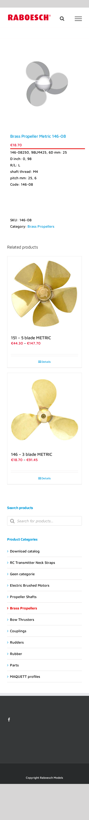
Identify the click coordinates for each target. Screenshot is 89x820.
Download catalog (25, 551)
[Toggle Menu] (78, 19)
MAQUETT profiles (25, 676)
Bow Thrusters (22, 619)
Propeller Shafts (23, 597)
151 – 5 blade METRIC (31, 337)
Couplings (18, 631)
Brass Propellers (41, 226)
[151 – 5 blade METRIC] (44, 293)
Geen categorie (22, 574)
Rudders (17, 642)
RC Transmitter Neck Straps (32, 563)
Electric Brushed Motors (29, 585)
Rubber (16, 654)
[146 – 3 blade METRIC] (44, 410)
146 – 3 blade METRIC (31, 454)
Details (46, 361)
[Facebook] (9, 719)
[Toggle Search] (62, 18)
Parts (14, 665)
